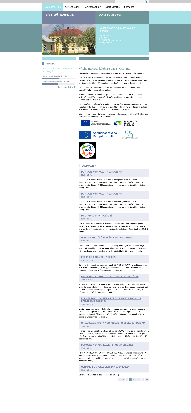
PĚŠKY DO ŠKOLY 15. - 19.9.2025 (98, 257)
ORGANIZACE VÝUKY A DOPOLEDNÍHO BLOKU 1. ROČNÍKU (113, 323)
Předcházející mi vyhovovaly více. (57, 81)
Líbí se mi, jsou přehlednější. (55, 76)
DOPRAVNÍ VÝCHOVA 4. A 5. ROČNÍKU (101, 172)
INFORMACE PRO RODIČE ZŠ (96, 216)
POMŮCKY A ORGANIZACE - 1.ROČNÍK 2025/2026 (107, 345)
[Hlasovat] (58, 78)
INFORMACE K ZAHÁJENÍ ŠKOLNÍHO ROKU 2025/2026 (109, 276)
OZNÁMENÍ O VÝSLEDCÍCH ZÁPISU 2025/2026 (105, 367)
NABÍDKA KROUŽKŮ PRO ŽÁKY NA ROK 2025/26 (106, 237)
